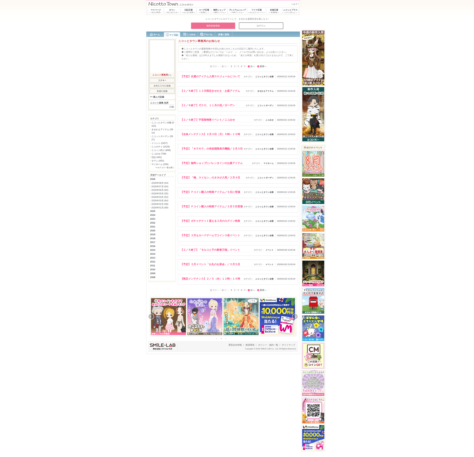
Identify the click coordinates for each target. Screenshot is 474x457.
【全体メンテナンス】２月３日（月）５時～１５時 (210, 134)
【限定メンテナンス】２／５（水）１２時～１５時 (210, 278)
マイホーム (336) (159, 164)
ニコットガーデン (265, 105)
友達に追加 (223, 34)
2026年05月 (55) (159, 193)
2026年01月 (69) (159, 207)
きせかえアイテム (265, 91)
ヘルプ (294, 4)
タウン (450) (157, 160)
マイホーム (268, 163)
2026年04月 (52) (159, 197)
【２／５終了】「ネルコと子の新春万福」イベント (210, 249)
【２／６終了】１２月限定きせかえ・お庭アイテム (210, 90)
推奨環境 (250, 345)
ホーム (156, 34)
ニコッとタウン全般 (264, 76)
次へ (252, 66)
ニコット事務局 (160, 75)
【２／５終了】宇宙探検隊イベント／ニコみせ (208, 119)
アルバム (208, 34)
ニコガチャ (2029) (160, 146)
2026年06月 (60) (159, 190)
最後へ (263, 66)
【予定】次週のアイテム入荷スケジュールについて (210, 76)
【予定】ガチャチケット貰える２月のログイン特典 (210, 220)
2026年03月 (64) (159, 200)
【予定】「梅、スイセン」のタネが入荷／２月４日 (210, 177)
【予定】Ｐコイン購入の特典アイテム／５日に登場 (210, 191)
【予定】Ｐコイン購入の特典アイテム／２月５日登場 (212, 206)
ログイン (261, 25)
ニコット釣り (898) (161, 150)
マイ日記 (173, 35)
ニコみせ (191, 34)
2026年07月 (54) (159, 186)
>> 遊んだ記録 (157, 97)
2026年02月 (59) (159, 204)
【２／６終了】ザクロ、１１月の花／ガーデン (208, 105)
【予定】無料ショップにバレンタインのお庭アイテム (212, 163)
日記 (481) (156, 157)
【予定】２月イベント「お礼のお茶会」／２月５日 (210, 264)
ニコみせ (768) (158, 153)
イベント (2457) (159, 143)
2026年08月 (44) (159, 183)
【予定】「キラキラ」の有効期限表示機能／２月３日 (212, 148)
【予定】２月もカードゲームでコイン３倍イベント (210, 235)
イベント (269, 250)
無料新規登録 (213, 25)
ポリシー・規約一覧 (268, 345)
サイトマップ (288, 345)
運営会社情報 (235, 345)
